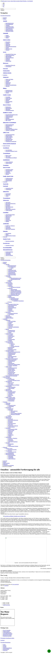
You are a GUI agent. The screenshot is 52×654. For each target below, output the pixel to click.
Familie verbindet (9, 136)
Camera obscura (9, 210)
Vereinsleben (8, 389)
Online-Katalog (9, 163)
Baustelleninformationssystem (12, 114)
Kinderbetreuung (9, 90)
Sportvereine (8, 173)
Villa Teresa (8, 156)
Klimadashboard (9, 125)
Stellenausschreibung (10, 27)
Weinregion (8, 194)
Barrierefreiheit (6, 649)
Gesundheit (8, 97)
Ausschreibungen (9, 28)
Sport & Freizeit (9, 390)
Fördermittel (8, 253)
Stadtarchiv (8, 45)
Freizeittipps (8, 428)
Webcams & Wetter (9, 31)
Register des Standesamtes (16, 292)
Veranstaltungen (9, 381)
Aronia (7, 196)
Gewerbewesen (9, 450)
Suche (4, 644)
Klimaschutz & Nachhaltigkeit (12, 358)
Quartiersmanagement (10, 134)
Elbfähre (7, 221)
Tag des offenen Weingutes (16, 413)
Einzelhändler (8, 233)
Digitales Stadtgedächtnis (16, 290)
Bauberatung (8, 107)
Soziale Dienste (9, 98)
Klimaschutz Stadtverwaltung (11, 129)
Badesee (7, 174)
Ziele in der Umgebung (10, 229)
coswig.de (5, 460)
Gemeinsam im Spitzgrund (11, 141)
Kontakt (4, 646)
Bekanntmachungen (10, 23)
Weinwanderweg (14, 411)
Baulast (12, 345)
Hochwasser (8, 312)
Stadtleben (5, 319)
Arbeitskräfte (8, 254)
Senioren (7, 100)
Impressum (5, 650)
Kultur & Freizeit (6, 376)
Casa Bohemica (9, 150)
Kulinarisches (8, 407)
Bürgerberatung (9, 135)
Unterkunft (8, 404)
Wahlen (7, 37)
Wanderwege (8, 220)
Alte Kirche (8, 202)
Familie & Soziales (9, 333)
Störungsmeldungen (10, 57)
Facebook (6, 585)
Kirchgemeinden (9, 101)
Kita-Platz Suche (9, 91)
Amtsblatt (7, 25)
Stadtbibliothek (9, 386)
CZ (3, 5)
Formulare (8, 59)
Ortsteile (7, 81)
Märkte (7, 234)
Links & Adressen (9, 255)
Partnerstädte (8, 82)
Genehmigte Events (9, 26)
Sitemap (4, 645)
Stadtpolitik (8, 275)
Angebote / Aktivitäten (10, 130)
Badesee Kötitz (9, 215)
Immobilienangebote (10, 110)
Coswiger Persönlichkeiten (11, 85)
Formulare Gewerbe (10, 245)
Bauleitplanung (9, 108)
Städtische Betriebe (9, 317)
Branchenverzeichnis (10, 241)
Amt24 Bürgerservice (10, 55)
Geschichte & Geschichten (16, 291)
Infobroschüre (8, 61)
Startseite (5, 262)
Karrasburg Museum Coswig (11, 151)
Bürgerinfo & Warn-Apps (11, 54)
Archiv (12, 267)
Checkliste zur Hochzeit (15, 287)
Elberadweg (8, 216)
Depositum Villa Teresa (15, 294)
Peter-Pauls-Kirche (9, 206)
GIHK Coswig (9, 366)
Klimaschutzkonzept (10, 124)
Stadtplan (7, 118)
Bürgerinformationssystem (16, 278)
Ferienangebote (9, 180)
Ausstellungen (8, 378)
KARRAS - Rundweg (10, 225)
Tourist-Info (8, 403)
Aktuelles (7, 264)
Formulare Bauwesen (15, 346)
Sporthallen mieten (9, 169)
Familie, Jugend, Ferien (10, 397)
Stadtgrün (7, 126)
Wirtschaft (5, 447)
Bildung (7, 329)
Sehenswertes (8, 417)
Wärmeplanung (9, 128)
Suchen (2, 8)
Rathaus (4, 263)
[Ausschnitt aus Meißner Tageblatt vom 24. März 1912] (14, 516)
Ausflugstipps (8, 437)
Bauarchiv (13, 344)
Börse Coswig (8, 155)
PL (3, 6)
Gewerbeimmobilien (10, 453)
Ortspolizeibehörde (14, 299)
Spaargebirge (8, 228)
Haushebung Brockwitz (10, 65)
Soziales (7, 47)
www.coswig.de (15, 584)
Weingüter (13, 412)
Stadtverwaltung (9, 282)
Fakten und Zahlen (9, 79)
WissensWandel (14, 289)
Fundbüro (8, 43)
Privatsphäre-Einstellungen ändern (7, 638)
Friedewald (8, 226)
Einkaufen (8, 442)
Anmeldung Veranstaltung (18, 300)
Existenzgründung (9, 251)
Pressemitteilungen (9, 24)
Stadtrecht (8, 36)
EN (3, 4)
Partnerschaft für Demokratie (11, 375)
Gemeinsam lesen (9, 139)
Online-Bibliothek (9, 162)
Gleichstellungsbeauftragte (11, 46)
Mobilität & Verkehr (10, 350)
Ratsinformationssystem (15, 279)
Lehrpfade (8, 171)
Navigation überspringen (5, 15)
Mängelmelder (8, 56)
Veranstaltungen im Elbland (11, 157)
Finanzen (7, 49)
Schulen (7, 92)
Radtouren (8, 218)
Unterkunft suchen (9, 188)
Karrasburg (8, 205)
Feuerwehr (8, 315)
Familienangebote (9, 178)
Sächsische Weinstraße (15, 414)
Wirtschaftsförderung (10, 454)
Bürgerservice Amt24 (7, 634)
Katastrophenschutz (15, 298)
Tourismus (5, 401)
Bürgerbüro (8, 42)
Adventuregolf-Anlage (10, 214)
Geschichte (8, 80)
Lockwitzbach (8, 66)
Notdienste (8, 58)
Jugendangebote (9, 179)
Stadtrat (7, 35)
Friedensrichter (9, 316)
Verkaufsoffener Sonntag (11, 235)
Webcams (7, 86)
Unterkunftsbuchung (7, 632)
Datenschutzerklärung (7, 648)
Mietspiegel (8, 109)
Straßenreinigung (9, 116)
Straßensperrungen (9, 30)
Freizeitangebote (9, 170)
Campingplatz (8, 189)
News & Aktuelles (6, 630)
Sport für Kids (8, 138)
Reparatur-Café (9, 140)
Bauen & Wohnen (9, 341)
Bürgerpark (8, 204)
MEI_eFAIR (8, 120)
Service (7, 303)
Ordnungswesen (9, 48)
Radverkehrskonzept (10, 119)
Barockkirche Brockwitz (10, 203)
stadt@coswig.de (6, 604)
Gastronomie (8, 193)
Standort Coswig (9, 448)
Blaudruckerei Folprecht (10, 209)
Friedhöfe (7, 102)
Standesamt (8, 44)
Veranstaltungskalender (7, 633)
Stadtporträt (8, 320)
